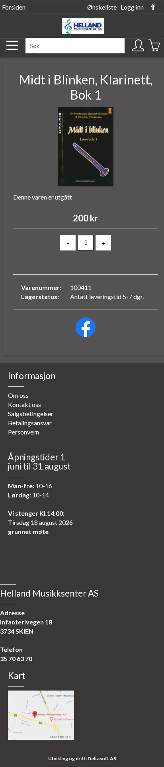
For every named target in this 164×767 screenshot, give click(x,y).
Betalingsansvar (30, 423)
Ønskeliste (102, 7)
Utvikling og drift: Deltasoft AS (82, 758)
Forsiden (13, 7)
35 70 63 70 (16, 658)
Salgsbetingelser (30, 413)
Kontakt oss (24, 404)
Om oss (18, 395)
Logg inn (132, 7)
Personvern (23, 432)
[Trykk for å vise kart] (41, 737)
